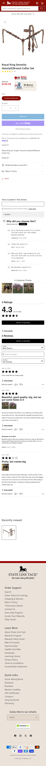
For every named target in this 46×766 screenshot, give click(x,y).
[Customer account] (37, 3)
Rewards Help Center (15, 639)
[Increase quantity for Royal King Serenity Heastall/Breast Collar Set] (15, 108)
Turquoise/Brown (11, 98)
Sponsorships (11, 646)
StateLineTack (19, 755)
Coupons (9, 696)
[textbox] (23, 204)
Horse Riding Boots (14, 679)
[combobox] (23, 8)
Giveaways (10, 653)
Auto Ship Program (14, 612)
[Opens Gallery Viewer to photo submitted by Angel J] (18, 288)
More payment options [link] (23, 129)
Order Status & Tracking (16, 595)
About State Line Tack (15, 632)
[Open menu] (3, 3)
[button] (23, 165)
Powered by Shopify (30, 755)
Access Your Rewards (15, 616)
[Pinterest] (30, 736)
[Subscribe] (36, 717)
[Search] (41, 8)
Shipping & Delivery (14, 599)
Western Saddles (13, 689)
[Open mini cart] (42, 3)
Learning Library (12, 656)
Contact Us (10, 609)
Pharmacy (9, 703)
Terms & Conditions (14, 663)
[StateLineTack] (18, 3)
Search (8, 592)
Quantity (5, 103)
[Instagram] (20, 736)
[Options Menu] (43, 384)
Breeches (9, 682)
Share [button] (6, 178)
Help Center (10, 619)
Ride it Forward (12, 642)
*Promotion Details (14, 605)
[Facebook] (15, 736)
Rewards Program (13, 635)
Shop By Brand (12, 700)
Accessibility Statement (16, 666)
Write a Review (23, 323)
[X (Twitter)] (25, 736)
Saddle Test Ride (13, 649)
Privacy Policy (11, 659)
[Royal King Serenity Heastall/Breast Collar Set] (9, 533)
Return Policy (11, 602)
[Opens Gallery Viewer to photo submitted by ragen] (7, 288)
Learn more (32, 209)
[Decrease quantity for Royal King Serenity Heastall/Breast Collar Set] (4, 108)
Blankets (9, 686)
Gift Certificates (12, 693)
